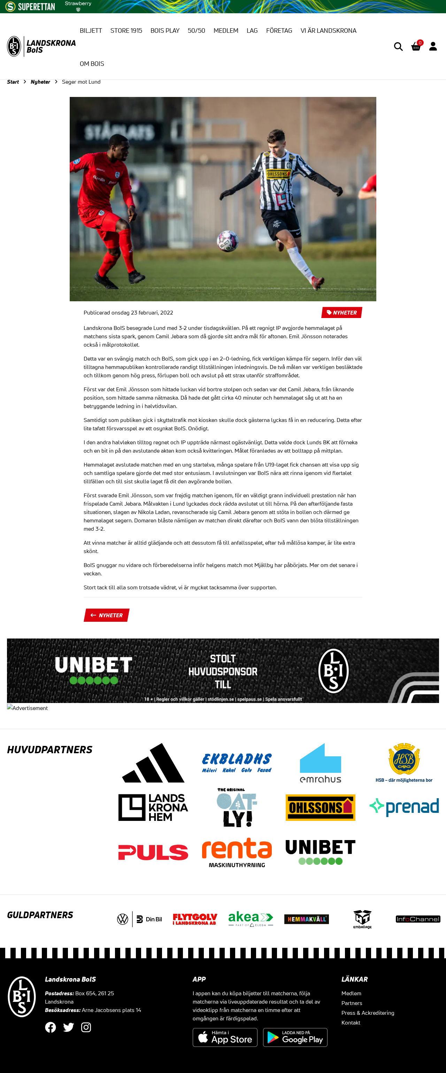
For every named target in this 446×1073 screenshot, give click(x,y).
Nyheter (40, 81)
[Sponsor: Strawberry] (78, 5)
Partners (351, 1002)
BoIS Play (165, 30)
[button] (398, 46)
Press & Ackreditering (367, 1012)
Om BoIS (92, 63)
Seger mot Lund (81, 81)
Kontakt (350, 1022)
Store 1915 (126, 30)
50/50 (196, 30)
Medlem (226, 30)
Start (13, 81)
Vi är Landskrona (328, 30)
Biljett (91, 30)
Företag (279, 30)
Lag (252, 30)
